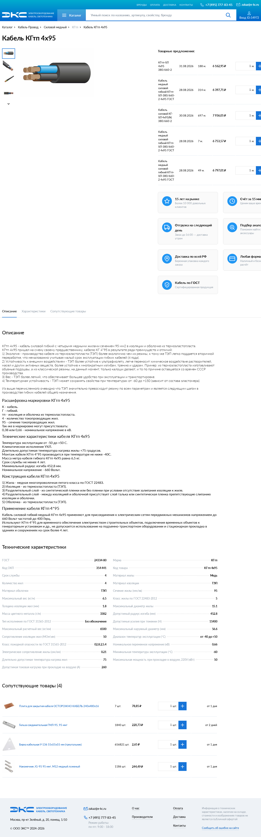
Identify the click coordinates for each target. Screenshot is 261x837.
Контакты (186, 4)
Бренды (142, 4)
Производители (142, 816)
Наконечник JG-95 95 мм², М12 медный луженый (49, 766)
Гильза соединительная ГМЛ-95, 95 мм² (43, 725)
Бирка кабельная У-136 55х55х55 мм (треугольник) (50, 744)
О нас (135, 808)
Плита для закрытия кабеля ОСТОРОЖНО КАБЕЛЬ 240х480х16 (59, 706)
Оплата (155, 4)
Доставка (169, 4)
